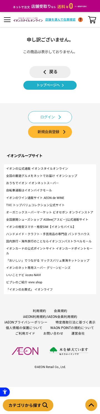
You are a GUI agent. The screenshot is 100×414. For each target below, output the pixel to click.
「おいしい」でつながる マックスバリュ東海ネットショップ (47, 260)
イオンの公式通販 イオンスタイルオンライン (37, 169)
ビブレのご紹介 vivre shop (24, 282)
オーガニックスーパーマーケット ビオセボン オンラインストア (49, 212)
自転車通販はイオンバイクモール (29, 190)
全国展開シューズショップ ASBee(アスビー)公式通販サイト (47, 219)
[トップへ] (91, 405)
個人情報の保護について (24, 328)
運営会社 (78, 333)
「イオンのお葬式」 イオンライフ (29, 289)
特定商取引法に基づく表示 (76, 322)
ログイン (47, 117)
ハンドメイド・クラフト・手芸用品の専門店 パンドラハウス (48, 234)
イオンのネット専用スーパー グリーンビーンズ (38, 268)
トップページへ (48, 85)
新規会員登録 (48, 132)
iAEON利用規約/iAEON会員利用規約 (50, 317)
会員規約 (60, 311)
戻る (53, 71)
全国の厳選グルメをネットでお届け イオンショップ (41, 176)
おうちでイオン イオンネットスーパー (32, 183)
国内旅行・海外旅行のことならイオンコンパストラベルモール (49, 241)
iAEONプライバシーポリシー (26, 322)
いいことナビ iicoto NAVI (23, 275)
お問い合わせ (53, 333)
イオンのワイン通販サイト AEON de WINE (35, 198)
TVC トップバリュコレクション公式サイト (35, 205)
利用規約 (39, 311)
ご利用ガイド (25, 333)
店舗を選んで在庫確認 (60, 19)
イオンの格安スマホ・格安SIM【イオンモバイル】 (41, 227)
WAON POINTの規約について (72, 328)
